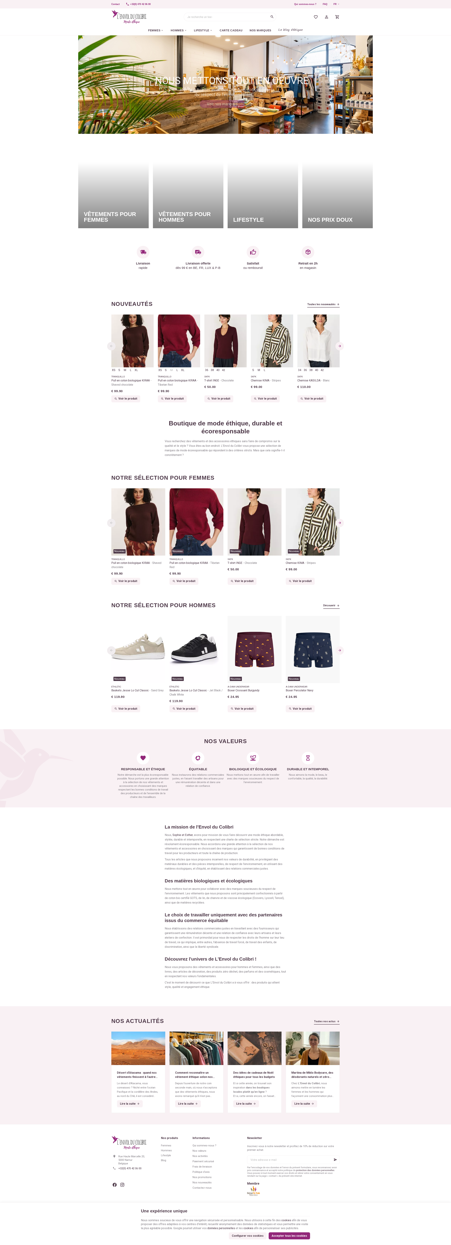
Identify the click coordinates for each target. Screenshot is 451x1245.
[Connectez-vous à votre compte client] (326, 16)
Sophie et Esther (182, 835)
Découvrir (329, 605)
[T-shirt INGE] (225, 341)
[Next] (339, 346)
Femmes (166, 1145)
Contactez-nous (202, 1187)
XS (113, 370)
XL (136, 370)
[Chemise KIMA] (272, 341)
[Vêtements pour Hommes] (188, 184)
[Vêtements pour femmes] (113, 184)
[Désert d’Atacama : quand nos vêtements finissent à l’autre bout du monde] (138, 1048)
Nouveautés (132, 304)
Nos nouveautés (202, 1182)
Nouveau (119, 551)
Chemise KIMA (266, 380)
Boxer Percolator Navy (299, 690)
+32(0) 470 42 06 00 (129, 1168)
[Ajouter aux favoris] (160, 493)
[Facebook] (114, 1185)
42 (223, 370)
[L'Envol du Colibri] (129, 16)
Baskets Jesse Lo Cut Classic (137, 690)
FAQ (325, 4)
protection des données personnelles (315, 1170)
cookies (286, 1220)
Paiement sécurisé (203, 1161)
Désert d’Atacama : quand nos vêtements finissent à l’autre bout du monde (137, 1075)
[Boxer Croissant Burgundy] (255, 649)
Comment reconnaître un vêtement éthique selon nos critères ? (194, 1075)
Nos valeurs (199, 1150)
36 (206, 370)
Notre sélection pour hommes (163, 605)
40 (218, 370)
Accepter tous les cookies (289, 1235)
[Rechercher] (272, 17)
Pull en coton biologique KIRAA (130, 382)
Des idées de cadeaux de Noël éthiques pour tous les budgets (254, 1075)
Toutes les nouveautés (321, 304)
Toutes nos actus (324, 1021)
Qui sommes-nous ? (305, 4)
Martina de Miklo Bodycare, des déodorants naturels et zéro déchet (312, 1075)
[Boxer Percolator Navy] (313, 649)
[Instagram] (122, 1185)
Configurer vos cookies (248, 1235)
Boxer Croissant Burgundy (244, 690)
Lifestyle (166, 1155)
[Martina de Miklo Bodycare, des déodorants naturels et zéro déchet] (313, 1048)
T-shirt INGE (219, 380)
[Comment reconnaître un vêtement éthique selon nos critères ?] (196, 1048)
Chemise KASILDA (313, 380)
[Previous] (111, 346)
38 (212, 370)
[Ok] (335, 1160)
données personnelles (221, 1228)
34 (299, 370)
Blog (163, 1160)
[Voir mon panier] (337, 16)
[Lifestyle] (263, 184)
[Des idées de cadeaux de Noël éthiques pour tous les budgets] (255, 1048)
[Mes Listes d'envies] (315, 16)
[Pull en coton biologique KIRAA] (132, 341)
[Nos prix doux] (337, 184)
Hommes (166, 1150)
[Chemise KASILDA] (318, 341)
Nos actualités (137, 1021)
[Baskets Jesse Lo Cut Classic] (138, 649)
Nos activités (200, 1156)
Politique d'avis (201, 1172)
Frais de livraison (202, 1166)
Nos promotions (202, 1177)
